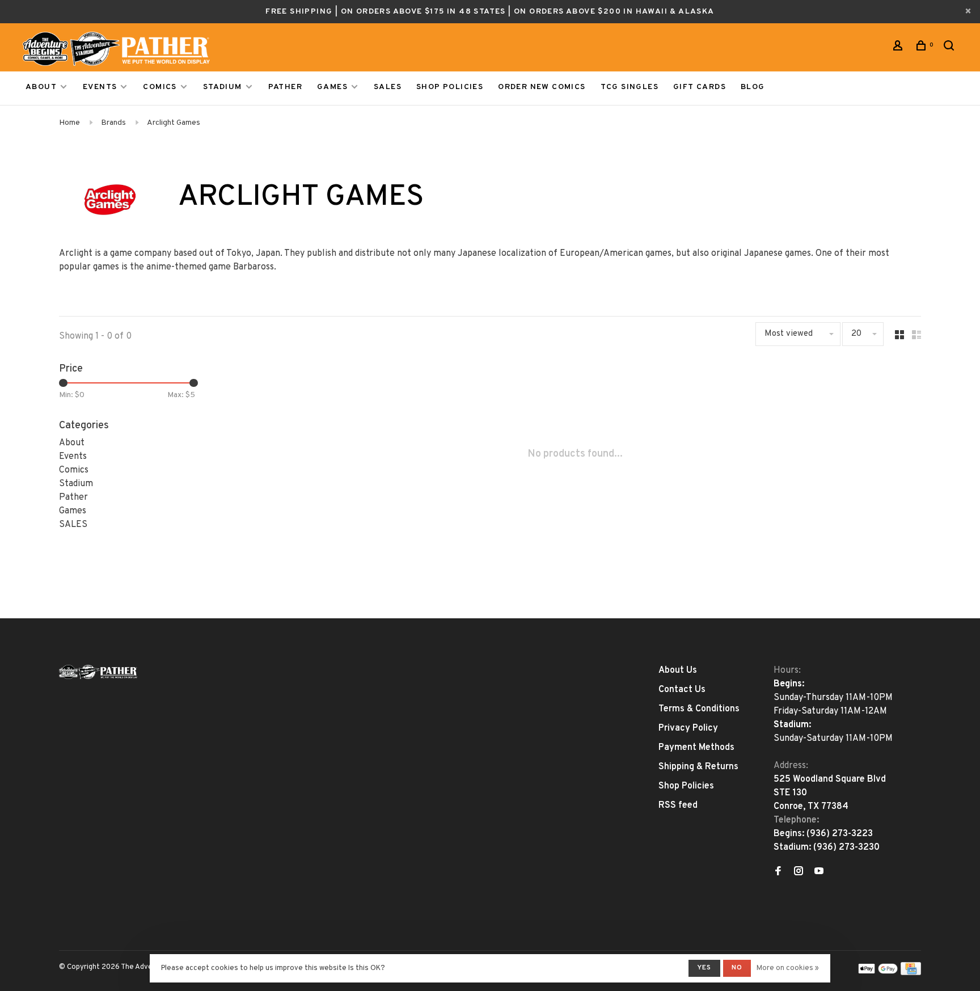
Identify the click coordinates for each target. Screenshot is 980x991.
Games (332, 87)
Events (100, 87)
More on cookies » (788, 968)
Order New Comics (541, 87)
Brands (113, 123)
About (41, 87)
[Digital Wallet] (878, 973)
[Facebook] (778, 872)
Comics (159, 87)
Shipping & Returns (698, 767)
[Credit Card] (911, 973)
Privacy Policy (688, 728)
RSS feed (678, 805)
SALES (388, 87)
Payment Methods (696, 747)
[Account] (899, 48)
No (737, 967)
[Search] (950, 48)
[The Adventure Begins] (98, 672)
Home (69, 123)
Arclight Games (173, 123)
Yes (704, 967)
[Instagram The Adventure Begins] (798, 872)
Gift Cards (699, 87)
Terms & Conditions (699, 709)
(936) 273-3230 (846, 847)
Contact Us (682, 689)
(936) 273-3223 (839, 834)
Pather (285, 87)
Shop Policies (449, 87)
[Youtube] (818, 872)
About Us (677, 670)
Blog (753, 87)
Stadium (222, 87)
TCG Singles (629, 87)
